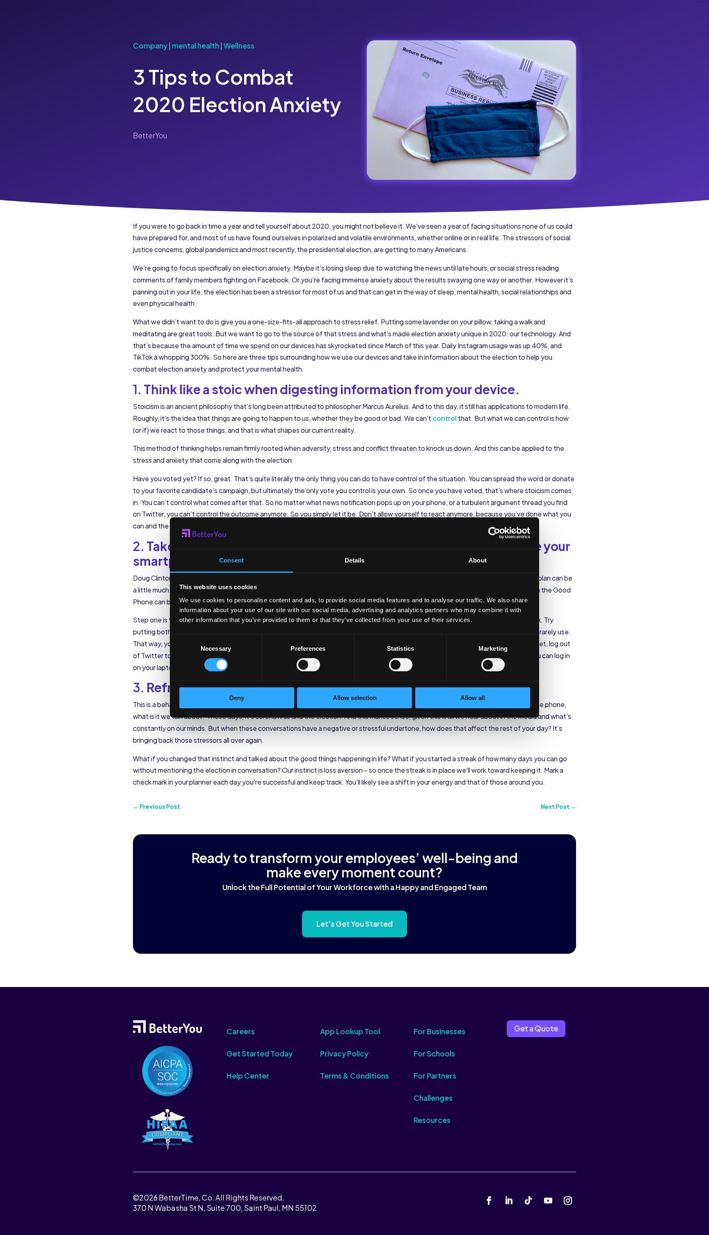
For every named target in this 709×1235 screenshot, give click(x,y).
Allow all (472, 697)
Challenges (433, 1097)
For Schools (434, 1053)
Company (150, 45)
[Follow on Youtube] (548, 1200)
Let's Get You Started (354, 923)
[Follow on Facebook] (489, 1200)
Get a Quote (536, 1028)
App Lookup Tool (350, 1031)
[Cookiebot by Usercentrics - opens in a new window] (494, 533)
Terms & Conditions (354, 1075)
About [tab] (478, 560)
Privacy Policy (344, 1053)
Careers (240, 1031)
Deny (236, 697)
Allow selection (355, 697)
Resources (432, 1120)
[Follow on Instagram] (568, 1200)
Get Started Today (259, 1053)
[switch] (308, 664)
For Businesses (439, 1031)
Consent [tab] (231, 560)
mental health (195, 45)
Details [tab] (355, 560)
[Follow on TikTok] (528, 1200)
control (444, 418)
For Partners (435, 1075)
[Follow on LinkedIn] (509, 1200)
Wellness (239, 45)
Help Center (247, 1075)
